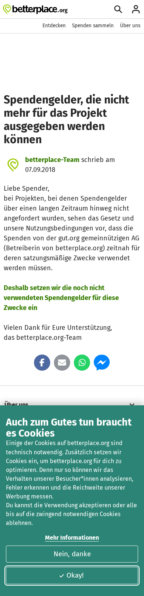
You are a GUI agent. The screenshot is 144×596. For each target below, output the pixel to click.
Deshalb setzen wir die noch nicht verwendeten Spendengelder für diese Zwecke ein (61, 298)
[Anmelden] (135, 9)
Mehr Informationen (72, 537)
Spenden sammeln (93, 25)
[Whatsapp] (82, 363)
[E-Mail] (62, 363)
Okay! (75, 575)
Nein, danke (72, 554)
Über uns (130, 25)
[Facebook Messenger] (102, 363)
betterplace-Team (52, 160)
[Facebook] (42, 363)
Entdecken (54, 25)
